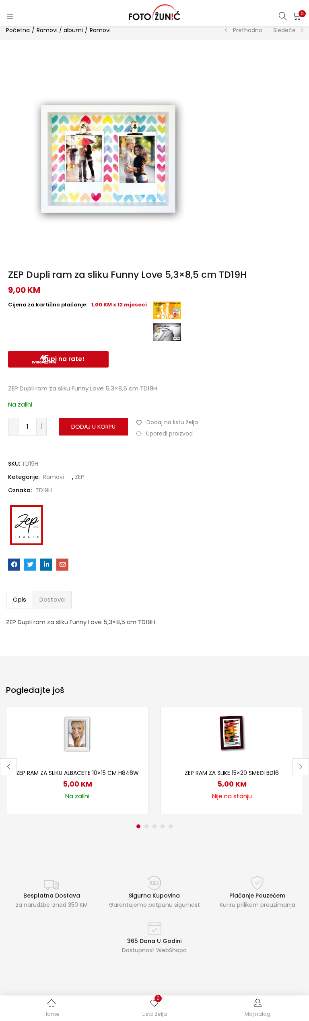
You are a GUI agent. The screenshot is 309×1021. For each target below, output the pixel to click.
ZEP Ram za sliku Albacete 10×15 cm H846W (77, 773)
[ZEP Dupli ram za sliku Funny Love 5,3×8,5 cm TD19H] (14, 565)
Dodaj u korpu (93, 427)
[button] (297, 16)
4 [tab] (163, 826)
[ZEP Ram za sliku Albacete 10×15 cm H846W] (77, 733)
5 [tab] (171, 826)
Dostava (52, 599)
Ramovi (100, 30)
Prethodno (247, 30)
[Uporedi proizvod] (132, 737)
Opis (19, 599)
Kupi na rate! (63, 359)
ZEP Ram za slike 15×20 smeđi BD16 (232, 773)
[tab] (19, 599)
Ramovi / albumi (60, 30)
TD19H (43, 490)
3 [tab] (154, 826)
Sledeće (284, 30)
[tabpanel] (77, 760)
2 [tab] (146, 826)
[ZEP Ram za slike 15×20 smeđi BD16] (232, 733)
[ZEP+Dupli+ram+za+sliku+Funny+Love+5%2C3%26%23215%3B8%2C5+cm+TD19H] (30, 565)
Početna (18, 30)
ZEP (79, 477)
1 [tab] (138, 826)
